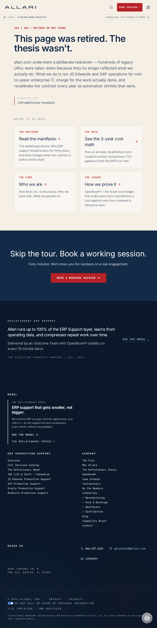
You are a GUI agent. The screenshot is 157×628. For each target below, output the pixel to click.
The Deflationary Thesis (32, 441)
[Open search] (111, 7)
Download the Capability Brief (126, 17)
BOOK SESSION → (129, 7)
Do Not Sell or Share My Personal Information (54, 603)
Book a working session (76, 277)
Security (76, 599)
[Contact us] (147, 618)
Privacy (55, 599)
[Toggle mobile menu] (148, 7)
